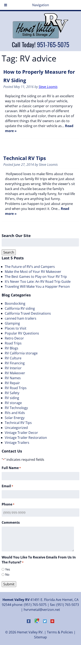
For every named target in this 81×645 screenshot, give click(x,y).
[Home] (40, 37)
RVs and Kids (15, 412)
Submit (9, 584)
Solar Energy (15, 417)
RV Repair (12, 383)
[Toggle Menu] (5, 5)
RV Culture (13, 358)
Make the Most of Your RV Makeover (33, 271)
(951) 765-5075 (35, 604)
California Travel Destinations (28, 313)
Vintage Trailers (17, 442)
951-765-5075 (53, 44)
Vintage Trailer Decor (21, 432)
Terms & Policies (60, 632)
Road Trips (13, 343)
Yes (7, 569)
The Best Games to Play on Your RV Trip (36, 276)
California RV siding (20, 308)
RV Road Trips (16, 388)
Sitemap (40, 637)
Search (8, 252)
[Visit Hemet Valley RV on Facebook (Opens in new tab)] (28, 622)
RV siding (12, 398)
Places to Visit (15, 328)
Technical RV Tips (24, 158)
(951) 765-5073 (67, 604)
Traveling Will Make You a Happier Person (37, 286)
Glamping (12, 323)
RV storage (13, 403)
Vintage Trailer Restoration (26, 437)
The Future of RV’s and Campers (30, 266)
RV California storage (21, 353)
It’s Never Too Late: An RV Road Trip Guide (38, 281)
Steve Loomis (48, 86)
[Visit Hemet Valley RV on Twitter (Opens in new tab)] (45, 622)
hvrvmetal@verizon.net (42, 609)
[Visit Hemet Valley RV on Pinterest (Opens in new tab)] (52, 622)
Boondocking (15, 303)
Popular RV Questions (22, 333)
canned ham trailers (20, 318)
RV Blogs (11, 348)
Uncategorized (16, 427)
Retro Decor (14, 338)
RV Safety (12, 393)
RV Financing (15, 363)
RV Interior (13, 368)
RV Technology (16, 408)
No (7, 574)
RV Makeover (15, 373)
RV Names (13, 378)
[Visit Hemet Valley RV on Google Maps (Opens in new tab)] (37, 622)
